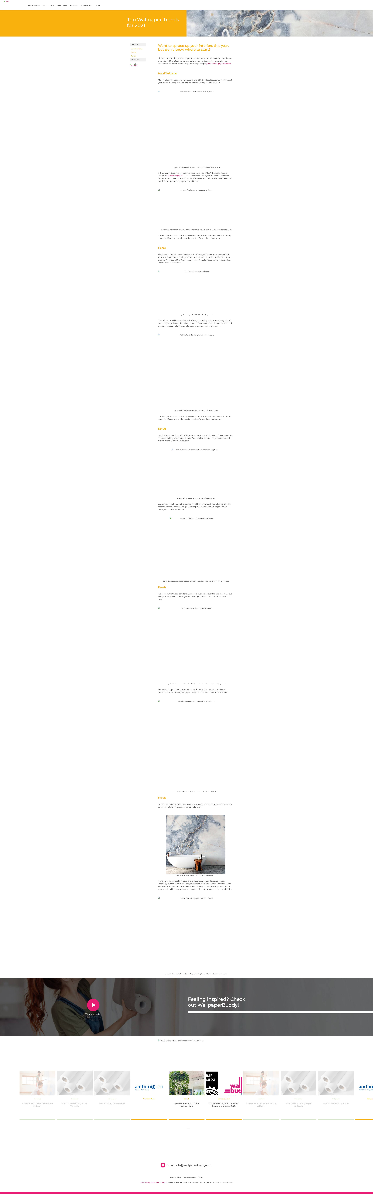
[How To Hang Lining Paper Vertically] (75, 1083)
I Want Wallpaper (174, 176)
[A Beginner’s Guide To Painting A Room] (37, 1083)
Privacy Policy (150, 1182)
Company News (149, 1099)
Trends (186, 1099)
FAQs (65, 5)
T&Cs (142, 1182)
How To (51, 5)
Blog (59, 5)
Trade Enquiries (85, 5)
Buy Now (97, 5)
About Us (73, 5)
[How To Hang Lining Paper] (112, 1083)
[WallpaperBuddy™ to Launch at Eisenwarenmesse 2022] (224, 1083)
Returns (164, 1182)
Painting (37, 1099)
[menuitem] (37, 5)
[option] (149, 1095)
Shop (200, 1177)
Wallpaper (75, 1099)
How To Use (175, 1177)
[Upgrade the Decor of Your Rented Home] (186, 1083)
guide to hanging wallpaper (218, 64)
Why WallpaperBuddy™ (37, 5)
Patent (158, 1182)
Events (133, 52)
